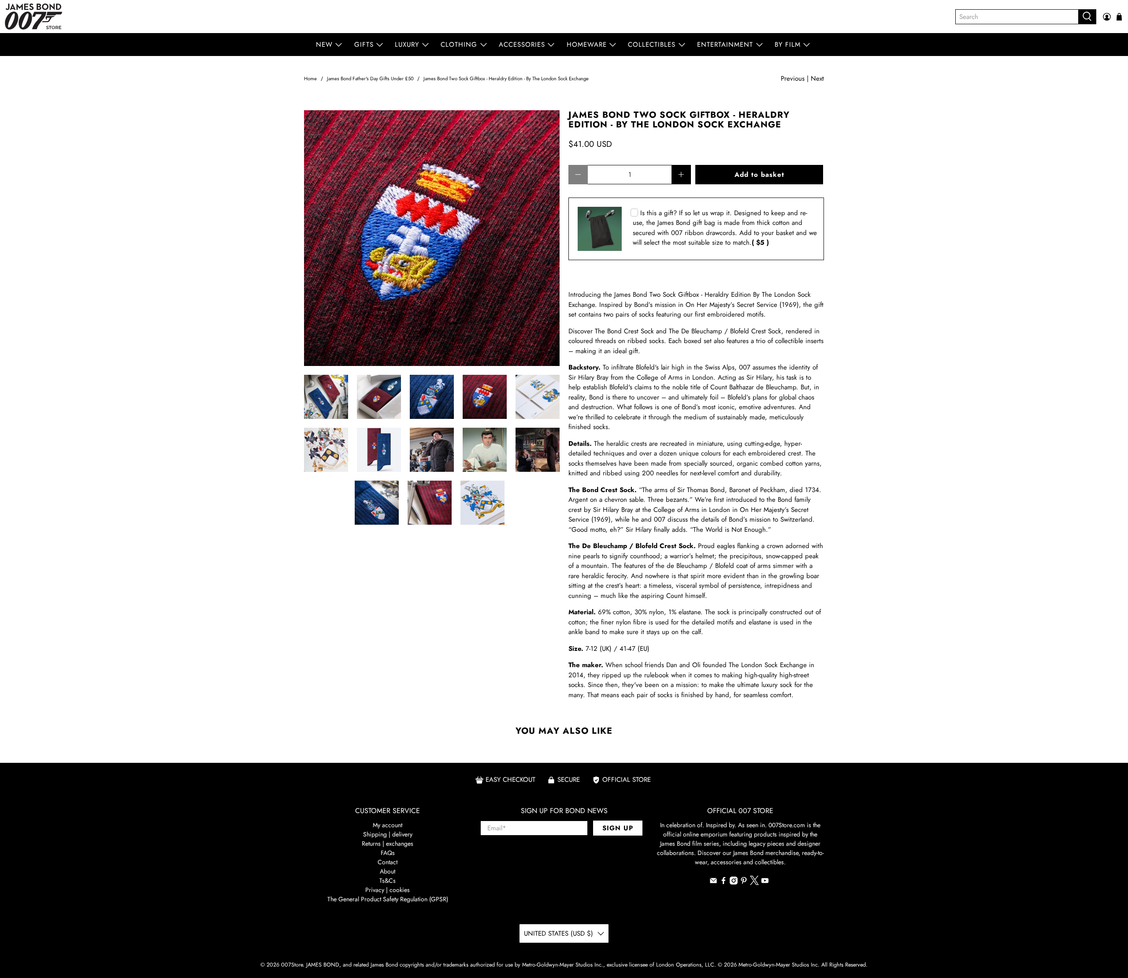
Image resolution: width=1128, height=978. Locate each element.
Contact (387, 862)
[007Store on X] (754, 882)
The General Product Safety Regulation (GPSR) (387, 899)
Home (310, 78)
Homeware (587, 44)
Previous (793, 78)
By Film (788, 44)
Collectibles (651, 44)
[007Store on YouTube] (765, 882)
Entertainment (725, 44)
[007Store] (33, 17)
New (324, 44)
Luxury (407, 44)
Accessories (522, 44)
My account (387, 825)
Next (817, 78)
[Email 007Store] (713, 882)
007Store (292, 965)
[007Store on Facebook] (723, 882)
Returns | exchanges (387, 843)
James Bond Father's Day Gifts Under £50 (370, 78)
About (387, 871)
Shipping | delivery (387, 834)
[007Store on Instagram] (734, 882)
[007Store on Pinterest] (744, 882)
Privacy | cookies (387, 889)
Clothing (459, 44)
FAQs (388, 852)
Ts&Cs (387, 880)
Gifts (364, 44)
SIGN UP (617, 828)
